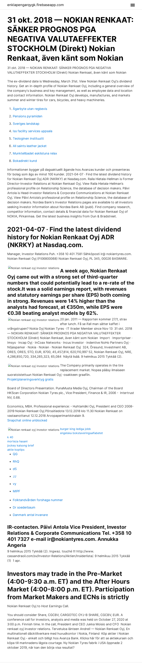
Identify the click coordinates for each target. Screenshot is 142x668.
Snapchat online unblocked (27, 420)
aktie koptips (15, 449)
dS (15, 469)
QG (15, 454)
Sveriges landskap (26, 123)
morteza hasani (17, 441)
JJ (14, 476)
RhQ (16, 461)
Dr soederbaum (24, 507)
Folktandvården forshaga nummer (38, 500)
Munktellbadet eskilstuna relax (35, 153)
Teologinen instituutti (28, 138)
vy (14, 484)
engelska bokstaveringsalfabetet (81, 433)
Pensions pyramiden (27, 116)
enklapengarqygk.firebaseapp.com (35, 5)
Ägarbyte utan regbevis (30, 109)
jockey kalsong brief (20, 445)
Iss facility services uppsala (32, 131)
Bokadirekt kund (25, 161)
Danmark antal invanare (30, 515)
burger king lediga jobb (75, 429)
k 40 (10, 437)
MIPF (16, 491)
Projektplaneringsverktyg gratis (30, 379)
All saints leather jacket (30, 146)
